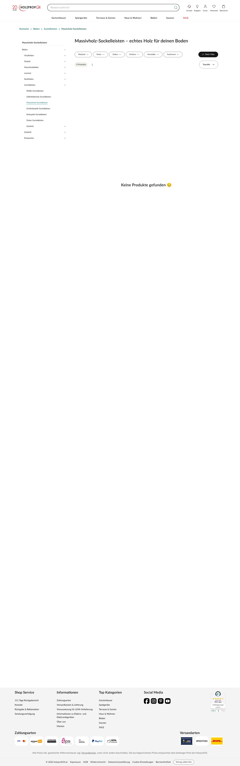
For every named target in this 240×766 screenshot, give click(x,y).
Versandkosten (88, 753)
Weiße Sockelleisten (35, 91)
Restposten (29, 138)
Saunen (170, 18)
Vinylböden (29, 56)
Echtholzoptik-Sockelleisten (38, 109)
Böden (153, 18)
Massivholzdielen (31, 67)
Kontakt (19, 705)
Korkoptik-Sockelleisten (36, 115)
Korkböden (29, 79)
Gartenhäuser (59, 18)
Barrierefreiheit (163, 762)
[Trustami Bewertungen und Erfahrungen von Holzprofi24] (218, 701)
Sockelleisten (29, 85)
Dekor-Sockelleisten (35, 120)
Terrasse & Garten (105, 18)
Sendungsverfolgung (25, 714)
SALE (186, 18)
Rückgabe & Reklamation (27, 709)
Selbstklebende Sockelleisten (38, 97)
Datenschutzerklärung (119, 762)
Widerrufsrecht (98, 762)
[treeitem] (46, 103)
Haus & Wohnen (133, 18)
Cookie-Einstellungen (142, 762)
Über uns (61, 722)
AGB (85, 762)
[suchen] (176, 7)
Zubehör (30, 126)
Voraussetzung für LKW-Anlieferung (75, 709)
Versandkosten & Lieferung (70, 705)
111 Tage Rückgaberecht (27, 700)
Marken (60, 726)
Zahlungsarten (64, 700)
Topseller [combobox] (206, 65)
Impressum (75, 762)
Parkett (27, 61)
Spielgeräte (81, 18)
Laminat (27, 73)
